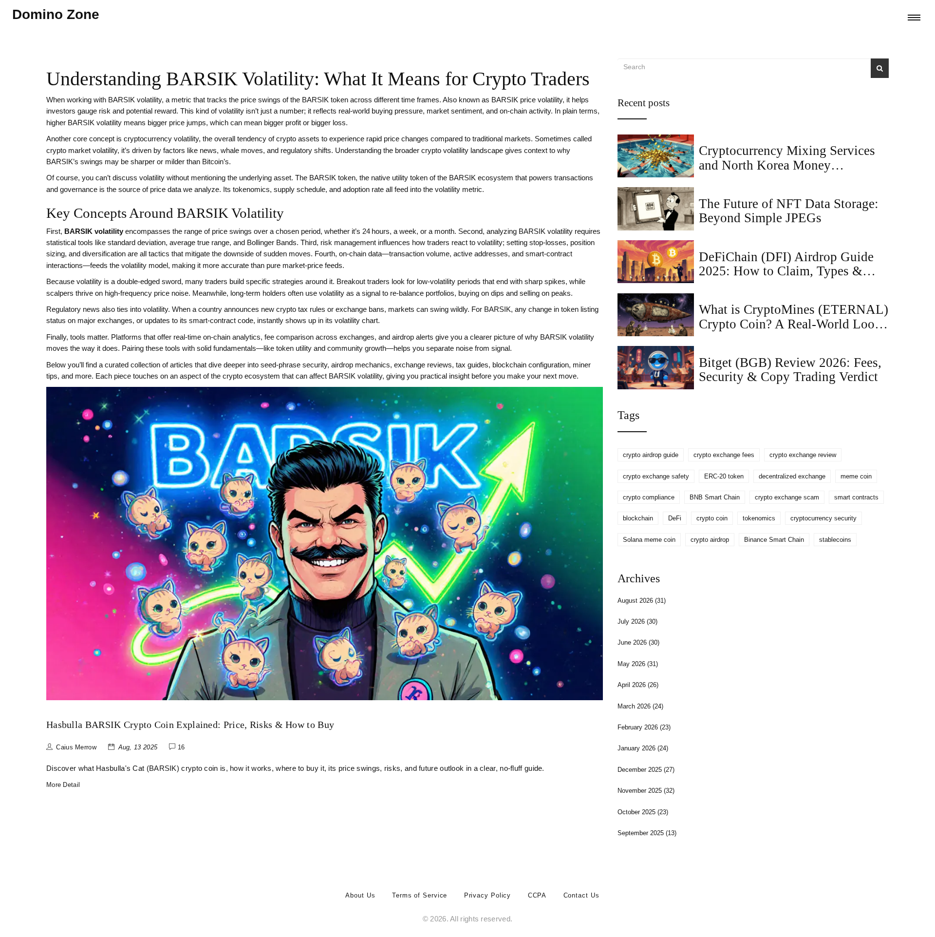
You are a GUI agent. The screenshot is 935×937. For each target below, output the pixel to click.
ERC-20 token (724, 476)
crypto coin (712, 518)
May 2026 (637, 664)
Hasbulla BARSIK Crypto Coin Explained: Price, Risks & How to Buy (190, 724)
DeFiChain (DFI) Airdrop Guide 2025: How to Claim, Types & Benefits (786, 271)
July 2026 (637, 621)
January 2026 (642, 748)
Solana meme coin (649, 539)
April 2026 (637, 684)
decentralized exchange (792, 476)
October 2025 (642, 812)
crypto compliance (648, 497)
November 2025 (645, 790)
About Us (360, 895)
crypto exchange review (802, 455)
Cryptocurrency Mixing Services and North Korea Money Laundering (787, 165)
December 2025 (645, 769)
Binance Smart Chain (774, 539)
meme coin (856, 476)
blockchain (638, 518)
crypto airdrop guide (650, 455)
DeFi (674, 518)
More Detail (63, 784)
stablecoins (835, 539)
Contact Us (581, 895)
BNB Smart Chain (715, 497)
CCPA (537, 895)
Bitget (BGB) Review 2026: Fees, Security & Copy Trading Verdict (790, 369)
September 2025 (646, 833)
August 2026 (641, 600)
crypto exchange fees (723, 455)
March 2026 (640, 706)
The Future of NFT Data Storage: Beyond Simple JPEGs (789, 210)
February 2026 (644, 727)
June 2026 (638, 642)
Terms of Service (419, 895)
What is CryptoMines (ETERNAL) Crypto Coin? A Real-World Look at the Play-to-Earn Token (793, 323)
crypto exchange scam (787, 497)
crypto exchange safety (656, 476)
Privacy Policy (487, 895)
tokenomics (759, 518)
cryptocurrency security (823, 518)
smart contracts (856, 497)
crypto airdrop (710, 539)
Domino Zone (55, 14)
